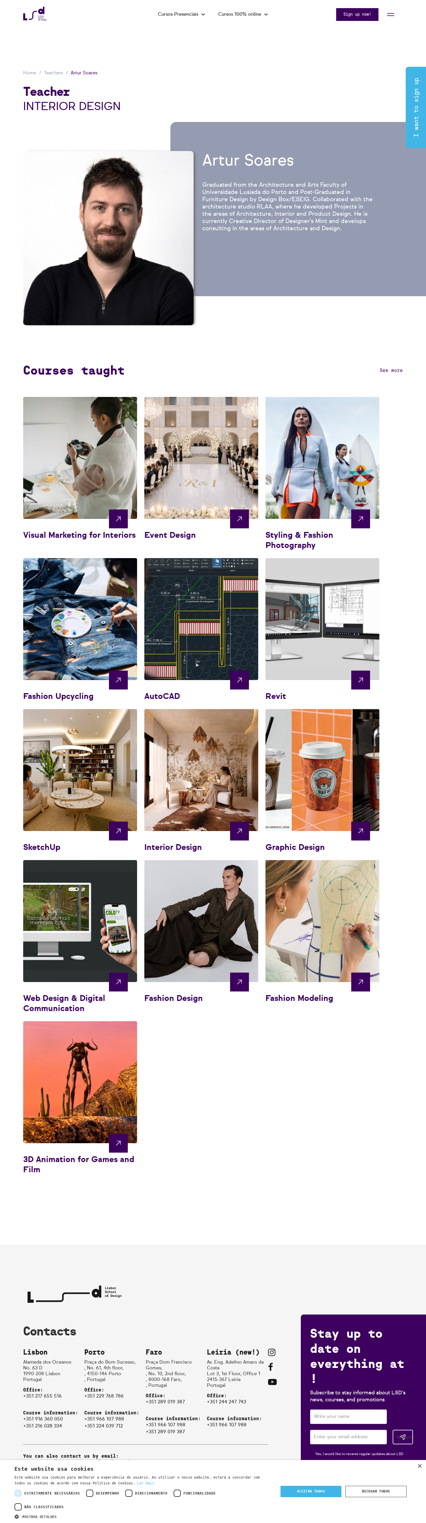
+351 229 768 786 (104, 1396)
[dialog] (213, 1491)
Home (29, 73)
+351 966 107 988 (104, 1419)
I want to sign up (416, 107)
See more (391, 370)
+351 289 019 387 (165, 1402)
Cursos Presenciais (178, 14)
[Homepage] (34, 19)
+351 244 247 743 (226, 1402)
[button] (142, 1516)
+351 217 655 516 (42, 1396)
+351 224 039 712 (103, 1426)
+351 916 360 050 (43, 1419)
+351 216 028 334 (42, 1426)
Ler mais (145, 1483)
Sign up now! (357, 14)
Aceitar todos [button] (311, 1491)
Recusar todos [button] (376, 1491)
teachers (53, 73)
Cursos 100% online (239, 14)
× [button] (419, 1466)
